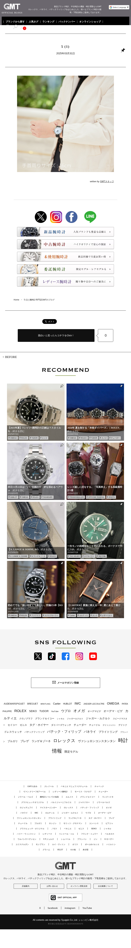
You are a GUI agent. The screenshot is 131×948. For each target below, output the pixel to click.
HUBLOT (13, 497)
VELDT (60, 850)
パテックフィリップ (35, 732)
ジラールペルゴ (103, 802)
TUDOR (35, 438)
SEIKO (33, 711)
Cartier (72, 615)
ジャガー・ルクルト (98, 718)
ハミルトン (111, 844)
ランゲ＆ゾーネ (41, 741)
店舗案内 (25, 886)
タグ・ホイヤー (39, 724)
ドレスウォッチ (13, 732)
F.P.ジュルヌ (48, 839)
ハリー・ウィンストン (26, 834)
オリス (75, 844)
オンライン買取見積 (78, 886)
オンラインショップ (90, 22)
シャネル (60, 719)
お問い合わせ (52, 886)
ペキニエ (67, 829)
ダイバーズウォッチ (61, 725)
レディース (47, 834)
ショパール (65, 839)
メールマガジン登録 (68, 682)
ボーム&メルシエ (92, 844)
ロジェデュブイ (26, 808)
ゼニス (23, 725)
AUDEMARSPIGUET (14, 704)
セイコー (12, 725)
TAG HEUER (75, 556)
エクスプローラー (51, 615)
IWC (78, 703)
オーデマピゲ (94, 711)
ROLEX (24, 438)
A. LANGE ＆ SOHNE (18, 556)
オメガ (44, 438)
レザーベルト (107, 615)
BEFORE (11, 357)
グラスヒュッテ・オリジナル (32, 829)
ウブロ (66, 711)
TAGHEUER (47, 497)
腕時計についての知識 (49, 797)
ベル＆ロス (109, 834)
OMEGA (13, 438)
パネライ (90, 731)
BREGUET (32, 704)
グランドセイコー (44, 718)
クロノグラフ (26, 718)
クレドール (49, 786)
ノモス (54, 829)
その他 (73, 850)
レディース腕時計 (60, 792)
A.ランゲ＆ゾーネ (38, 556)
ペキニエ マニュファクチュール (74, 786)
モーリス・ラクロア (83, 792)
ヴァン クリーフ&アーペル (34, 792)
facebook (53, 908)
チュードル (94, 725)
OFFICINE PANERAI (96, 497)
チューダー (115, 438)
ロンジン (52, 823)
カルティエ (83, 615)
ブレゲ (24, 741)
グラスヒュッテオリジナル (32, 802)
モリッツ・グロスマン (72, 823)
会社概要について (105, 886)
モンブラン (40, 844)
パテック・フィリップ (64, 731)
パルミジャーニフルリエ (61, 802)
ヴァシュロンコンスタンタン (97, 741)
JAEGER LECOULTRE (93, 704)
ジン (95, 839)
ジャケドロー (84, 802)
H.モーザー (109, 839)
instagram (70, 908)
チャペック (99, 786)
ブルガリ (13, 741)
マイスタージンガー (48, 808)
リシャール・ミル (66, 834)
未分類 (85, 850)
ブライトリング (108, 731)
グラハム (46, 850)
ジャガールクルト (75, 718)
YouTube (55, 711)
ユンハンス (94, 823)
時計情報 (102, 556)
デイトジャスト (109, 725)
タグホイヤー (89, 556)
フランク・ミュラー (89, 834)
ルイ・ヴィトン (58, 844)
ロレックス (64, 740)
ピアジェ (109, 823)
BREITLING (45, 704)
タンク (94, 615)
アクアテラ (36, 615)
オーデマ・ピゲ (113, 711)
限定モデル (71, 751)
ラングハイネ (107, 797)
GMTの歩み (32, 786)
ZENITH (112, 497)
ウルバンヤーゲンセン (27, 839)
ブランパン (82, 839)
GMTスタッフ (107, 181)
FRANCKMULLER (77, 497)
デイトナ (122, 725)
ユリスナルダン (22, 844)
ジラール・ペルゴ (25, 797)
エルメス (69, 797)
